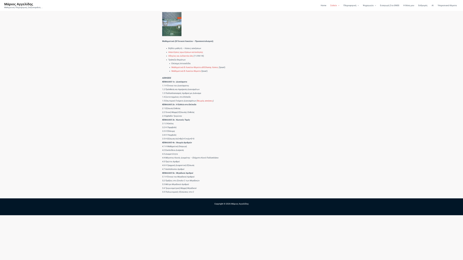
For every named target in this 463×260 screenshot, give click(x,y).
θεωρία (200, 101)
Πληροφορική (349, 5)
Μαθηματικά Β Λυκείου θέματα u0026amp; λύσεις (194, 67)
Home (323, 5)
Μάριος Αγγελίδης (18, 4)
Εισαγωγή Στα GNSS (389, 5)
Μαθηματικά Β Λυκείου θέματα (186, 71)
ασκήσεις (209, 101)
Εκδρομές (423, 5)
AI (433, 5)
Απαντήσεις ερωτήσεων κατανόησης (185, 52)
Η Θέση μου (408, 5)
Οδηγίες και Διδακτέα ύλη (180, 56)
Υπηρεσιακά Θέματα (447, 5)
